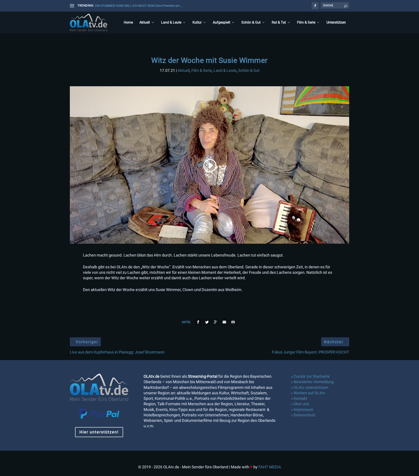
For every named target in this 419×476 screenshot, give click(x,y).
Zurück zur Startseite (312, 376)
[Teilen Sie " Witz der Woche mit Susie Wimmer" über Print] (233, 322)
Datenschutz (305, 415)
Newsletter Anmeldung (314, 381)
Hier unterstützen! (99, 432)
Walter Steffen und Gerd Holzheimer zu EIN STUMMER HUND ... (137, 5)
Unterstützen (336, 22)
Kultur (197, 22)
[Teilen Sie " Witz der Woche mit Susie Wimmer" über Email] (224, 322)
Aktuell (144, 22)
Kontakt (300, 398)
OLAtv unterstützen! (311, 387)
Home (128, 22)
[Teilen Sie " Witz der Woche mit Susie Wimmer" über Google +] (215, 322)
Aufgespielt (221, 22)
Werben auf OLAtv (309, 393)
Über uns (301, 404)
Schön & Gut (251, 22)
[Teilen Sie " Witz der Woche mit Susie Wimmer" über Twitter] (207, 322)
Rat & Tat (279, 22)
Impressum (303, 409)
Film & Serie (306, 22)
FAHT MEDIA (269, 467)
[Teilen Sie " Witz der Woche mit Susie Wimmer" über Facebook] (198, 322)
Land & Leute (171, 22)
